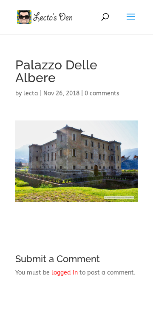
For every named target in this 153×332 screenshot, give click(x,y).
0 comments (102, 93)
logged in (64, 272)
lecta (30, 93)
